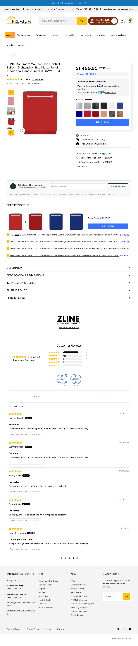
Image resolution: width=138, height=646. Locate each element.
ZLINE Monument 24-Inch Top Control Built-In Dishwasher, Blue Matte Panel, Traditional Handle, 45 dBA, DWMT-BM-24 (66, 248)
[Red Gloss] (95, 114)
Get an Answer (118, 186)
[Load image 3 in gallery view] (11, 121)
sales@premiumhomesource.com (118, 9)
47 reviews (37, 79)
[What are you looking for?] (82, 21)
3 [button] (69, 558)
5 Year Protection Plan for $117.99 (95, 162)
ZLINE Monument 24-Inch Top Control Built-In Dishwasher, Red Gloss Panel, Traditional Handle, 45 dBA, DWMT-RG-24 (65, 241)
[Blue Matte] (120, 106)
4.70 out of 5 (34, 356)
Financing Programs (55, 9)
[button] (129, 21)
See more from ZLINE (69, 327)
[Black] (95, 106)
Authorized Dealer (13, 9)
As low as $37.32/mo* (96, 92)
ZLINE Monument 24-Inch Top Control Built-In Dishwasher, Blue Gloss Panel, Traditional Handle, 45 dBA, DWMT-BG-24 (65, 255)
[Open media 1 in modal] (40, 112)
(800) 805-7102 (14, 581)
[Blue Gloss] (79, 114)
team (113, 194)
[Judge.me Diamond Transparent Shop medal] (75, 379)
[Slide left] (11, 92)
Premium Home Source (124, 638)
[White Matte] (112, 106)
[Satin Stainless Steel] (87, 106)
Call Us (87, 9)
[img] (15, 414)
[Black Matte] (104, 106)
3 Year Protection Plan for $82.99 (95, 157)
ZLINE (16, 83)
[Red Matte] (87, 114)
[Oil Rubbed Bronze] (112, 114)
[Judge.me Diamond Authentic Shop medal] (62, 379)
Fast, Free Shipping (34, 9)
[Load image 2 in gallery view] (11, 111)
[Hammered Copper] (120, 114)
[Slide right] (11, 132)
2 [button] (65, 558)
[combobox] (63, 21)
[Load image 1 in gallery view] (11, 101)
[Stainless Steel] (79, 106)
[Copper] (104, 114)
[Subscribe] (126, 596)
